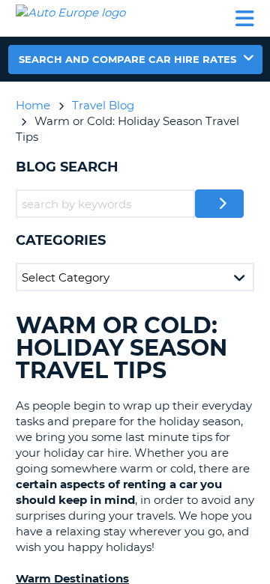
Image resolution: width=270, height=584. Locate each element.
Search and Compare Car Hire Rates (127, 59)
